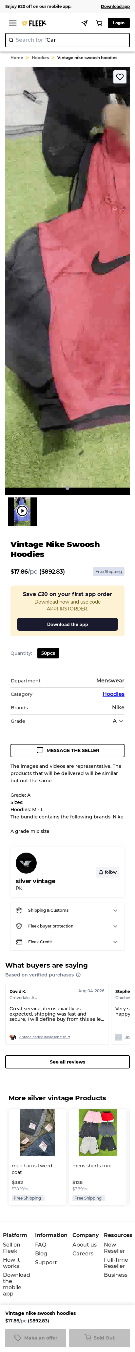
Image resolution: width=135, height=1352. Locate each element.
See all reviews (67, 1062)
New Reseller (114, 1248)
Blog (41, 1253)
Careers (82, 1253)
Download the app (67, 624)
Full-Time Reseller (116, 1263)
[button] (67, 910)
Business (115, 1275)
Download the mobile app (16, 1284)
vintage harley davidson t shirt (44, 1037)
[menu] (13, 23)
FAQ (40, 1245)
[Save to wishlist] (119, 76)
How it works (11, 1263)
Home (16, 57)
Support (46, 1262)
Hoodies (40, 57)
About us (84, 1245)
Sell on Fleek (11, 1248)
